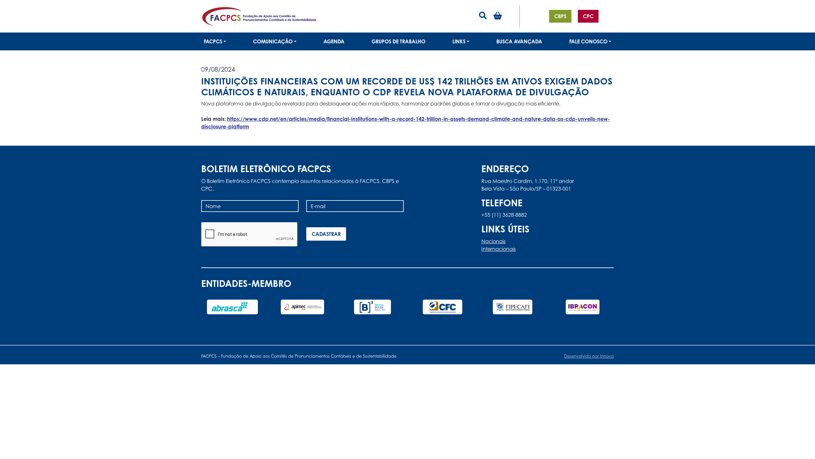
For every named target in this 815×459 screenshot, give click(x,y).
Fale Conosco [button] (588, 41)
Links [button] (458, 41)
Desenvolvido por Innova (589, 356)
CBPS (560, 16)
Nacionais (493, 241)
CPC (588, 16)
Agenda (333, 41)
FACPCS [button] (213, 41)
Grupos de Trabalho (398, 41)
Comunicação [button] (273, 41)
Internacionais (498, 249)
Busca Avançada (519, 41)
